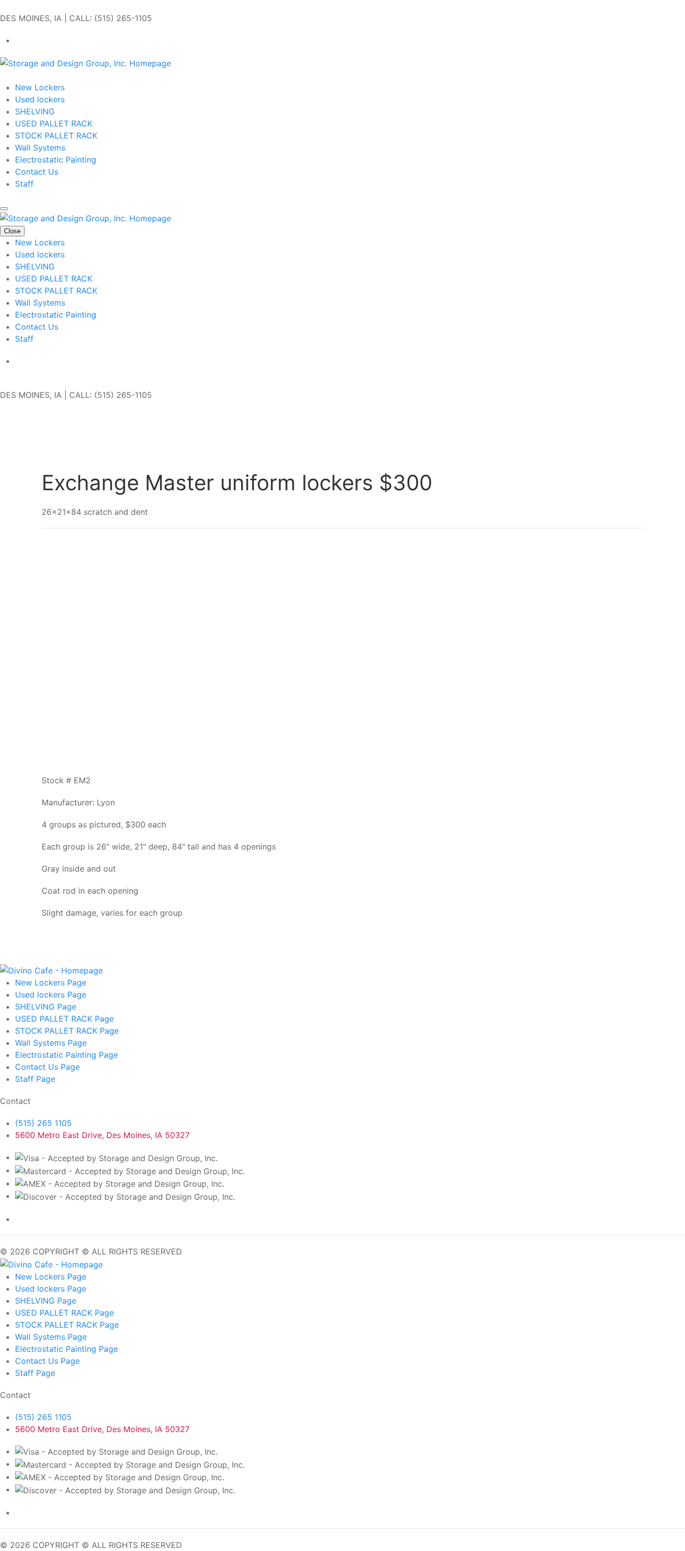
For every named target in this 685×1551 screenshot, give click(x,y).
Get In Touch (24, 75)
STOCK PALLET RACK (56, 135)
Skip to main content (39, 6)
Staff (24, 184)
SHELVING (35, 111)
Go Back (58, 452)
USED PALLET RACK (53, 123)
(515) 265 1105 (43, 1123)
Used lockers (40, 99)
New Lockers (40, 87)
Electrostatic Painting (55, 160)
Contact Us (36, 172)
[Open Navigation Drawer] (4, 208)
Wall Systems (40, 148)
